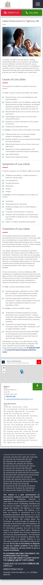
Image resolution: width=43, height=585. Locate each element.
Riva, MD (28, 470)
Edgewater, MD (11, 461)
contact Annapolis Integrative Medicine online (19, 351)
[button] (21, 371)
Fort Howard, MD (22, 475)
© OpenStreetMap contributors (36, 382)
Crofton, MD (25, 457)
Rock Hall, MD (10, 481)
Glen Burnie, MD (23, 466)
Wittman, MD (30, 490)
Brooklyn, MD (10, 477)
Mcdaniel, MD (20, 488)
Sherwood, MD (11, 490)
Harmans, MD (10, 468)
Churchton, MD (16, 457)
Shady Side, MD (23, 472)
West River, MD (11, 475)
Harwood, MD (19, 468)
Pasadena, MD (20, 470)
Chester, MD (17, 483)
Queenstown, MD (11, 486)
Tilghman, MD (20, 490)
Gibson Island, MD (12, 466)
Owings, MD (10, 479)
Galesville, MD (21, 463)
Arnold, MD (6, 457)
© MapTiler (28, 382)
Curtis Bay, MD (10, 459)
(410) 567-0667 (11, 396)
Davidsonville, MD (22, 459)
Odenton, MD (10, 470)
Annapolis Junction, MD (22, 479)
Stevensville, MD (23, 486)
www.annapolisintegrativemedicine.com (20, 399)
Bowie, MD (19, 481)
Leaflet (24, 382)
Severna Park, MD (12, 472)
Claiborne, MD (10, 488)
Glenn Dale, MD (28, 481)
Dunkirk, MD (19, 477)
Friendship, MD (11, 463)
